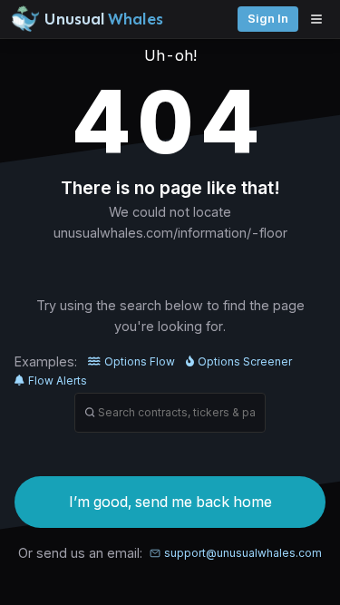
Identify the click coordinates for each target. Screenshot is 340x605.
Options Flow (139, 361)
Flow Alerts (57, 380)
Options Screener (245, 361)
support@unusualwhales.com (243, 553)
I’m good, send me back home (170, 502)
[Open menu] (321, 19)
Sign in (268, 18)
